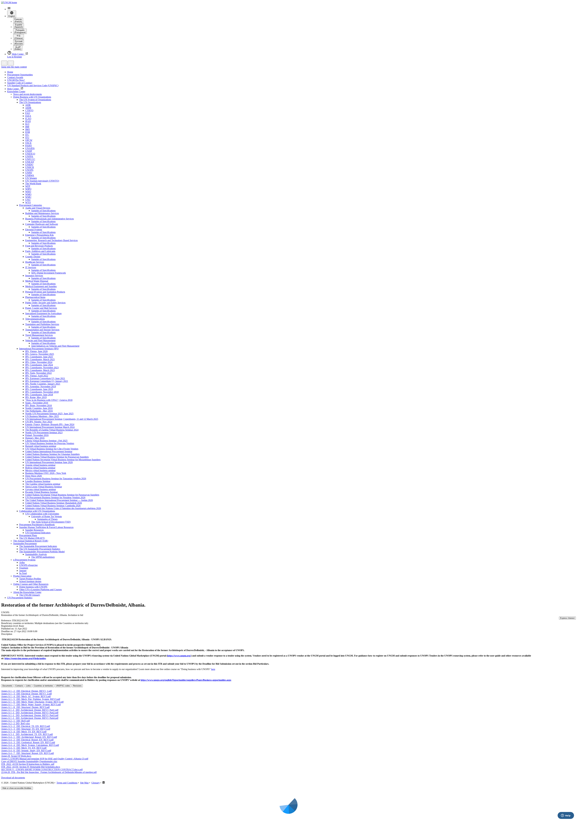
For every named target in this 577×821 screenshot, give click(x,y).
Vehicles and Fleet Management (40, 340)
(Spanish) (18, 26)
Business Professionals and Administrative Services (49, 218)
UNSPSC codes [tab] (63, 686)
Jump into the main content (14, 67)
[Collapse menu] (11, 63)
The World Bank (33, 183)
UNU (28, 199)
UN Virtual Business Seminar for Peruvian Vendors (49, 443)
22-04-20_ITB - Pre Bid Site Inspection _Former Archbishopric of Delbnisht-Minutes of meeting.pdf (49, 772)
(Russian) (18, 42)
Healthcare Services (34, 262)
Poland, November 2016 (37, 435)
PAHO (28, 145)
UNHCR (29, 167)
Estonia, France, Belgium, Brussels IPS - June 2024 (49, 424)
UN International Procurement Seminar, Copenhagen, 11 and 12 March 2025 (61, 419)
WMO (28, 194)
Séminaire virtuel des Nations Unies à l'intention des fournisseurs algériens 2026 (63, 508)
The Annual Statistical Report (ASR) (30, 541)
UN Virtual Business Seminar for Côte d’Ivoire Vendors (51, 448)
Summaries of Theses (47, 519)
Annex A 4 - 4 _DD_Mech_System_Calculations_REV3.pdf (30, 745)
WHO (28, 191)
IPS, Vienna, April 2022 (36, 375)
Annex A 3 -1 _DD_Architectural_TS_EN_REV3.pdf (27, 734)
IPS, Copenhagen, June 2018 (39, 394)
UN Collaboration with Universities (42, 513)
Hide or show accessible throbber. (17, 788)
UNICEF (29, 162)
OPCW (28, 140)
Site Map (84, 782)
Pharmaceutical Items (35, 297)
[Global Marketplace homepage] (9, 2)
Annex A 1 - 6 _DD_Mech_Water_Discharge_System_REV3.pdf (32, 702)
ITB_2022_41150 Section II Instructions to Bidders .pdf (27, 764)
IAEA (28, 116)
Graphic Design (32, 256)
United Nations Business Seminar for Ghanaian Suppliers (52, 454)
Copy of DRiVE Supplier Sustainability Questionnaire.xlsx (29, 761)
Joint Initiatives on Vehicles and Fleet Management (55, 346)
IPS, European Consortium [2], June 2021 (45, 378)
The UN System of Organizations (35, 99)
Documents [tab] (7, 686)
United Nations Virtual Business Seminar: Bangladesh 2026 (53, 503)
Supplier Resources (34, 530)
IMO (27, 129)
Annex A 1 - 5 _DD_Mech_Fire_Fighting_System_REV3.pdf (30, 699)
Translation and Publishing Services (42, 324)
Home (10, 72)
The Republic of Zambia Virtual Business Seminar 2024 (51, 430)
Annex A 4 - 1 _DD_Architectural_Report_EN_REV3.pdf (29, 737)
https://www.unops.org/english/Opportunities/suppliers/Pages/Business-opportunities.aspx (186, 680)
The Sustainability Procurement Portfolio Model (42, 551)
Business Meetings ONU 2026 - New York (45, 473)
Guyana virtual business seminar (40, 489)
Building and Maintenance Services (42, 213)
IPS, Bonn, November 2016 (38, 405)
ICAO (28, 118)
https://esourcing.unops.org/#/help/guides (25, 658)
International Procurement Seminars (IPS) (39, 348)
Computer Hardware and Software (41, 224)
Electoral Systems (33, 229)
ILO (27, 124)
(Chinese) (18, 37)
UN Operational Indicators (37, 532)
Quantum (23, 568)
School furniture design (30, 581)
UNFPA (29, 156)
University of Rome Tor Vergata (46, 516)
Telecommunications (35, 319)
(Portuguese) (20, 31)
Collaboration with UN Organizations (37, 511)
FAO (27, 113)
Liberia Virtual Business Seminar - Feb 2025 (46, 440)
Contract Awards (15, 77)
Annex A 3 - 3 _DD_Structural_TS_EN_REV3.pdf (25, 729)
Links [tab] (28, 686)
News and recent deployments (27, 94)
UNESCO (30, 153)
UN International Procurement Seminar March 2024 (50, 427)
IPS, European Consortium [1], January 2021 (46, 381)
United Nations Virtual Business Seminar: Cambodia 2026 (53, 505)
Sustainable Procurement (25, 543)
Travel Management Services (39, 335)
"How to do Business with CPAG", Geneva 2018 (48, 400)
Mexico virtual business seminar (40, 470)
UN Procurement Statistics (19, 597)
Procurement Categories (30, 205)
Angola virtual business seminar (40, 465)
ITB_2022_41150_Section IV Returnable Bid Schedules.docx (30, 767)
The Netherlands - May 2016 (39, 411)
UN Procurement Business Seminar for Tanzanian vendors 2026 (55, 478)
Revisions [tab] (77, 686)
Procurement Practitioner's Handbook (37, 524)
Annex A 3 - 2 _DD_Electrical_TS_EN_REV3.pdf (25, 726)
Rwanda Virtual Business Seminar (41, 492)
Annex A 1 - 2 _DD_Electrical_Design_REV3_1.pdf (26, 691)
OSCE (28, 143)
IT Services (30, 267)
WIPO (28, 189)
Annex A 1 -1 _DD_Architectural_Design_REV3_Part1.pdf (29, 710)
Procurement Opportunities (20, 74)
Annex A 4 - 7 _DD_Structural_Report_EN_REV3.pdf (27, 753)
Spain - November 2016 (36, 402)
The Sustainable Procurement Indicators (38, 546)
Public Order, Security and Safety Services (45, 302)
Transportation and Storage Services (42, 329)
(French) (18, 20)
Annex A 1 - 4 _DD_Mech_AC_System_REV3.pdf (26, 696)
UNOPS (29, 170)
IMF (27, 126)
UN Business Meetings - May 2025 (42, 416)
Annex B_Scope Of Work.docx (16, 756)
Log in (10, 56)
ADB (28, 105)
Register (18, 56)
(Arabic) (17, 48)
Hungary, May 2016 (34, 438)
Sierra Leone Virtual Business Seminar (43, 486)
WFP (27, 186)
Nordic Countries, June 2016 (39, 408)
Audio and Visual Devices (37, 208)
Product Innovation (22, 576)
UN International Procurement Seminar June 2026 (49, 462)
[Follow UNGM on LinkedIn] (103, 782)
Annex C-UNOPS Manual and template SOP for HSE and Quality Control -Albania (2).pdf (44, 758)
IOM (27, 132)
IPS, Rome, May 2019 (36, 397)
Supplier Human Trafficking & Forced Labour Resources (46, 527)
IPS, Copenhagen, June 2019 (39, 389)
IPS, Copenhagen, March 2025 (40, 359)
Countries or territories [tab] (43, 686)
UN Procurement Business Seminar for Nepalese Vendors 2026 (55, 497)
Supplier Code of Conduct (19, 82)
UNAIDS (30, 148)
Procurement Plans (28, 535)
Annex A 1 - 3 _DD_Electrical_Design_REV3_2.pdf (26, 693)
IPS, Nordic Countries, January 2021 (42, 384)
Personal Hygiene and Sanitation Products (45, 292)
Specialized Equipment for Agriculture (43, 313)
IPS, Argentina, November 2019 (40, 386)
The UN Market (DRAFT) (32, 538)
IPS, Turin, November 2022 (38, 373)
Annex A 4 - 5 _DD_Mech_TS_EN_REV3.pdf (23, 748)
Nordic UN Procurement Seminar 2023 (44, 432)
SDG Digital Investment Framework (48, 273)
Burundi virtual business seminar (40, 446)
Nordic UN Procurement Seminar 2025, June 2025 (49, 413)
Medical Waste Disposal (36, 281)
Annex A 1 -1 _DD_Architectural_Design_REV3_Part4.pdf (29, 718)
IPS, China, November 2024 (38, 362)
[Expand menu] (4, 63)
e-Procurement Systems (24, 559)
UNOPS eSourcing (28, 565)
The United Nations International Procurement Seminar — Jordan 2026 (59, 500)
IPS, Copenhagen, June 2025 (39, 356)
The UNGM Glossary (29, 595)
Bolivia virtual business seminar (40, 467)
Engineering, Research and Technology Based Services (51, 240)
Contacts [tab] (19, 686)
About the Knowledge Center (27, 592)
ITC (27, 135)
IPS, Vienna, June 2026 (36, 351)
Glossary (95, 782)
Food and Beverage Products (39, 245)
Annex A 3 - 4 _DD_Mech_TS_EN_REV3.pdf (23, 731)
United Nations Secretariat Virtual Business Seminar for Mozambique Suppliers (63, 459)
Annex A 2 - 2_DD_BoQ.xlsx (15, 723)
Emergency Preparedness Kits (39, 235)
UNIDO (29, 164)
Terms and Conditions (66, 782)
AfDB (28, 107)
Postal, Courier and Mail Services (41, 308)
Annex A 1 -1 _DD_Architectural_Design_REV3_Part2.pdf (29, 712)
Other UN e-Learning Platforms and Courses (40, 589)
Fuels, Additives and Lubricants (40, 251)
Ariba (22, 562)
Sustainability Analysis (36, 554)
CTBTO (29, 110)
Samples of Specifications (43, 210)
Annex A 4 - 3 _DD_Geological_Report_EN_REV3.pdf (28, 742)
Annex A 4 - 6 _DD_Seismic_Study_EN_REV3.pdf (26, 750)
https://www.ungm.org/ (179, 655)
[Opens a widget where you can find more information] (565, 815)
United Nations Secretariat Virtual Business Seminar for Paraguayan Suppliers (62, 495)
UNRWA (29, 175)
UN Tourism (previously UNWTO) (42, 181)
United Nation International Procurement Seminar (48, 451)
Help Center (14, 89)
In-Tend (23, 573)
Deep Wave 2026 (33, 476)
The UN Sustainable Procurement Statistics (39, 549)
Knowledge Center (16, 91)
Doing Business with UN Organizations (32, 97)
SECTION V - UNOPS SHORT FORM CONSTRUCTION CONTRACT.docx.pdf (42, 769)
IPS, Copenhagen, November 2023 (42, 367)
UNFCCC (30, 159)
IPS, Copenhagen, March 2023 (40, 370)
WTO (28, 202)
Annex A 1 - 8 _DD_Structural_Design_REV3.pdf (25, 707)
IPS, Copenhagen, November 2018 (42, 392)
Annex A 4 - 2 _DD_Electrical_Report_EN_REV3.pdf (27, 739)
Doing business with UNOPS (33, 587)
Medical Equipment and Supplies (41, 286)
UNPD (28, 172)
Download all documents (13, 777)
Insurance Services (34, 275)
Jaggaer (22, 570)
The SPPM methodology (43, 557)
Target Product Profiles (30, 578)
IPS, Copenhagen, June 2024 (39, 365)
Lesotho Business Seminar (37, 481)
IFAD (28, 121)
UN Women (31, 178)
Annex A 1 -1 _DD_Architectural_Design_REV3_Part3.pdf (29, 715)
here (213, 669)
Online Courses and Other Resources (30, 584)
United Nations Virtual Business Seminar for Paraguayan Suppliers (57, 457)
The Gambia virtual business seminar (42, 484)
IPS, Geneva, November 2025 (39, 354)
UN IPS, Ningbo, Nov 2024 (38, 421)
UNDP (28, 151)
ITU (27, 137)
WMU (28, 197)
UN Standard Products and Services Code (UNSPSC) (32, 85)
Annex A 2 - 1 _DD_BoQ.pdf (15, 721)
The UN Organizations (30, 102)
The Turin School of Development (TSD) (51, 522)
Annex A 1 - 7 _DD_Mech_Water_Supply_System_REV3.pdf (31, 704)
